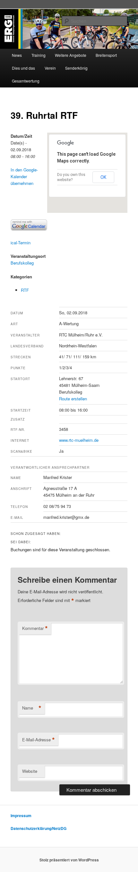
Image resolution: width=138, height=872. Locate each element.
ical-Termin (20, 243)
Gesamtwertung (25, 80)
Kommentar (35, 628)
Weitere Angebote (70, 55)
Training (38, 55)
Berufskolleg (22, 263)
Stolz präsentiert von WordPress (69, 860)
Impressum (21, 815)
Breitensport (106, 55)
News (17, 55)
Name (31, 708)
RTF (25, 290)
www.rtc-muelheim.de (79, 440)
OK (103, 177)
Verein (50, 68)
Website (29, 771)
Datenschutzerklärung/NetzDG (38, 828)
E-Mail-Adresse (38, 740)
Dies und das (23, 68)
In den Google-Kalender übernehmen (24, 176)
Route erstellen (73, 399)
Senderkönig (76, 68)
